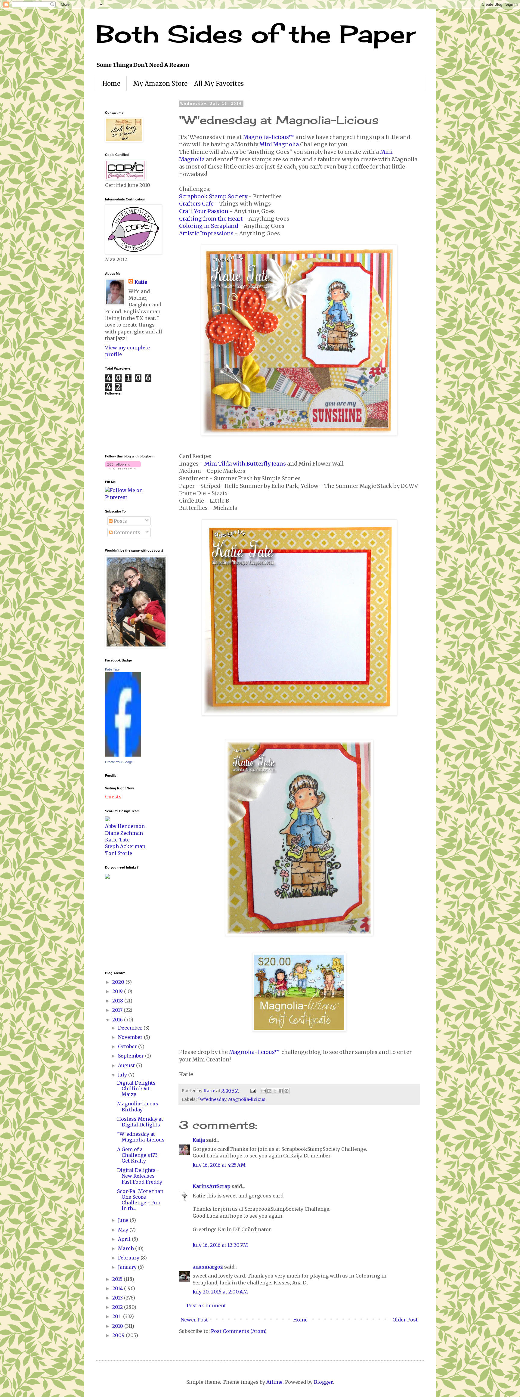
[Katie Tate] (123, 755)
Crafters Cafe (196, 203)
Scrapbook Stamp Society (213, 196)
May (123, 1230)
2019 (118, 991)
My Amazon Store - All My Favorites (188, 83)
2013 (118, 1298)
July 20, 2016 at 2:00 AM (220, 1292)
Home (111, 83)
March (126, 1248)
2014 (118, 1288)
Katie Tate (112, 669)
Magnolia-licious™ (268, 137)
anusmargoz (208, 1267)
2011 (117, 1316)
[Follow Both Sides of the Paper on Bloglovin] (123, 468)
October (128, 1046)
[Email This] (264, 1091)
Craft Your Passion (203, 211)
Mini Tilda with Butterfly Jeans (245, 463)
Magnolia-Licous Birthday (137, 1106)
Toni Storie (118, 853)
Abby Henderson (125, 826)
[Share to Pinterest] (286, 1091)
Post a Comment (206, 1306)
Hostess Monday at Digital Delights (140, 1122)
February (129, 1258)
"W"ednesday (212, 1099)
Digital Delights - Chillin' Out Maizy (138, 1088)
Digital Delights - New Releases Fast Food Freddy (139, 1176)
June (124, 1220)
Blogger (323, 1382)
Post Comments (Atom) (239, 1331)
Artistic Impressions (206, 233)
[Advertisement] (123, 924)
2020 (118, 982)
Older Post (405, 1320)
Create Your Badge (119, 762)
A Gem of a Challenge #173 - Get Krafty (139, 1155)
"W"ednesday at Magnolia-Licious (141, 1137)
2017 (118, 1010)
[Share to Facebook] (281, 1091)
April (125, 1239)
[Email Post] (252, 1090)
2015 (118, 1279)
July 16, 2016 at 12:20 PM (220, 1245)
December (131, 1028)
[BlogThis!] (269, 1091)
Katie (141, 282)
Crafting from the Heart (211, 218)
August (127, 1065)
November (131, 1037)
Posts (120, 521)
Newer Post (194, 1320)
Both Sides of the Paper (256, 33)
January (128, 1267)
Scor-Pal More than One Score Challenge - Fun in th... (140, 1200)
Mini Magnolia (279, 144)
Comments (126, 532)
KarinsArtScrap (212, 1186)
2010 (118, 1326)
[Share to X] (275, 1091)
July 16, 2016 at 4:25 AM (219, 1165)
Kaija (199, 1140)
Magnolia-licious (246, 1099)
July (123, 1075)
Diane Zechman (124, 833)
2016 (118, 1020)
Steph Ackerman (125, 846)
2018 (118, 1001)
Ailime (274, 1382)
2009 (119, 1335)
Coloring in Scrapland (208, 226)
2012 (118, 1307)
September (131, 1056)
